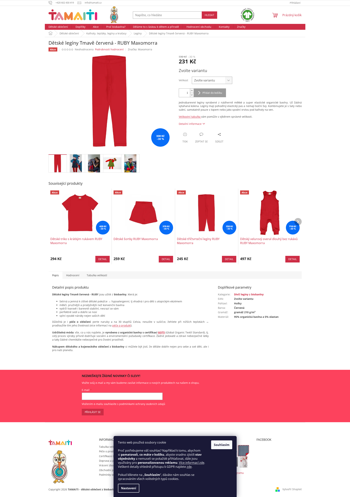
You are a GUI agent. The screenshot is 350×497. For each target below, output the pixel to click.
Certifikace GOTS (109, 456)
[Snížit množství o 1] (192, 95)
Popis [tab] (55, 275)
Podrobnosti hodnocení (109, 49)
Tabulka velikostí (109, 446)
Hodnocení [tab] (72, 275)
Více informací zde (191, 463)
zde (189, 467)
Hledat (209, 15)
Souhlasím (221, 445)
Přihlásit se (93, 412)
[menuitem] (58, 27)
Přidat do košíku (212, 92)
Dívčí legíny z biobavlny (249, 294)
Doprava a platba (109, 460)
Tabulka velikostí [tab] (97, 275)
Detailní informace (190, 124)
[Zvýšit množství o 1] (192, 91)
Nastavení (128, 488)
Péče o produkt (108, 451)
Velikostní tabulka (190, 116)
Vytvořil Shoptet (292, 489)
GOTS (161, 332)
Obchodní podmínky (111, 470)
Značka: (140, 49)
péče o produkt (121, 325)
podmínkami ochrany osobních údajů (142, 404)
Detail (102, 259)
